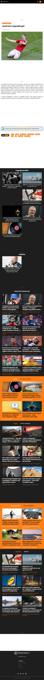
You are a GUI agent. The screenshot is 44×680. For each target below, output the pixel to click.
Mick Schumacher (9, 312)
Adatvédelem (21, 666)
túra (3, 444)
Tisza (6, 615)
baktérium (4, 594)
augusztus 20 (35, 593)
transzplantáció (5, 463)
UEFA (12, 136)
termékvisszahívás (8, 593)
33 (15, 136)
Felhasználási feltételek (22, 662)
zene (11, 399)
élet (7, 484)
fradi (38, 334)
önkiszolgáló (5, 572)
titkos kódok (28, 526)
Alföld (14, 614)
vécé (38, 373)
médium (13, 484)
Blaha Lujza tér (31, 614)
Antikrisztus (35, 444)
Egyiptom (24, 484)
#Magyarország (6, 614)
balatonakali (18, 547)
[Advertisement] (22, 71)
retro (5, 399)
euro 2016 (37, 134)
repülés (24, 526)
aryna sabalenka (26, 353)
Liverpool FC (13, 332)
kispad (16, 353)
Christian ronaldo (6, 353)
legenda (16, 526)
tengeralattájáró (10, 526)
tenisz (3, 312)
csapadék (24, 573)
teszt (10, 419)
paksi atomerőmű (29, 572)
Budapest (26, 399)
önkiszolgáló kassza (12, 572)
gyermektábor (8, 547)
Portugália (21, 136)
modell (8, 313)
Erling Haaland (33, 312)
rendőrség (24, 614)
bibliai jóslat (30, 444)
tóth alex (32, 332)
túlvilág (4, 484)
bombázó (4, 313)
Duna (23, 572)
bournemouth (37, 332)
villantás (35, 353)
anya (15, 463)
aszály (29, 547)
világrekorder (33, 373)
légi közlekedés (25, 527)
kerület (30, 399)
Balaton (4, 526)
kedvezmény (5, 573)
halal (9, 484)
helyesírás (6, 419)
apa (8, 444)
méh (11, 463)
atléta (28, 373)
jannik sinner (16, 312)
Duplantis (24, 373)
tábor (13, 547)
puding (17, 593)
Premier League (26, 332)
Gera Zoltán (27, 136)
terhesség (11, 465)
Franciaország (31, 134)
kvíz (3, 399)
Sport (12, 134)
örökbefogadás (36, 463)
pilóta (33, 526)
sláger (8, 399)
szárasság (33, 547)
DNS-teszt (24, 463)
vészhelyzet (37, 526)
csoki (14, 593)
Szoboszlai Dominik (6, 332)
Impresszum (20, 665)
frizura (38, 312)
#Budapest (25, 593)
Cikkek (17, 134)
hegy (6, 444)
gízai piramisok (30, 484)
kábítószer (24, 615)
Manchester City (26, 312)
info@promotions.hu (22, 656)
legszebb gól (23, 134)
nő (12, 463)
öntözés (18, 614)
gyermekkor (30, 463)
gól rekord (12, 353)
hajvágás (24, 313)
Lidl (3, 593)
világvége (24, 444)
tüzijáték (30, 593)
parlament (31, 594)
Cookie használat (21, 668)
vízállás (35, 572)
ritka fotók (36, 484)
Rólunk (20, 664)
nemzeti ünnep (25, 594)
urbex (3, 547)
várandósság (5, 465)
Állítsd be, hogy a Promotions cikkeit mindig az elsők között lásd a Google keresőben (22, 128)
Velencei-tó (25, 547)
